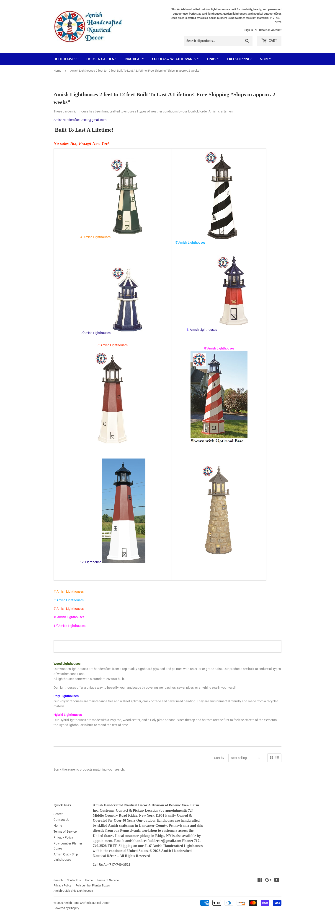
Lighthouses (65, 59)
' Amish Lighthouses (203, 329)
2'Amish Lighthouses (96, 333)
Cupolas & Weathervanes (174, 59)
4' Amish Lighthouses (95, 237)
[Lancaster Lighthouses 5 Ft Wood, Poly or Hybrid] (222, 242)
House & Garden (100, 59)
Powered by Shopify (66, 908)
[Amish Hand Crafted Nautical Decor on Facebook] (259, 880)
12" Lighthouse (90, 562)
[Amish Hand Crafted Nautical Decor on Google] (268, 880)
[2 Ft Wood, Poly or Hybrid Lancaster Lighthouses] (128, 333)
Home (57, 70)
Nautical (133, 59)
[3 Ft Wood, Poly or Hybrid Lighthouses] (234, 329)
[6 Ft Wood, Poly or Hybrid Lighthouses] (112, 449)
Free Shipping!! (239, 59)
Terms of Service (65, 831)
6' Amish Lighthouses (113, 345)
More (264, 59)
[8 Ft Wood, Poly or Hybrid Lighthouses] (219, 445)
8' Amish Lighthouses (69, 617)
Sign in (249, 30)
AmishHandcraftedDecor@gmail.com (80, 120)
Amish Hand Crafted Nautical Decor (86, 902)
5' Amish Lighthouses (190, 242)
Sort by (219, 758)
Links (212, 59)
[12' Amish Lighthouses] (219, 557)
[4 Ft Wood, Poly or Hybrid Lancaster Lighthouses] (128, 237)
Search (58, 814)
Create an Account (270, 30)
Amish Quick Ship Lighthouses (73, 890)
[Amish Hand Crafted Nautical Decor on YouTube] (276, 880)
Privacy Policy (63, 837)
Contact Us (61, 819)
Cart (272, 40)
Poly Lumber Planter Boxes (92, 885)
